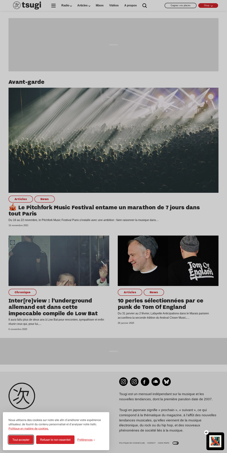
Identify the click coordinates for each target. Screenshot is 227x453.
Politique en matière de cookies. (29, 428)
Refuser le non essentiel (55, 440)
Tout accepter (20, 440)
